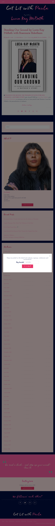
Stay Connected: (20, 262)
